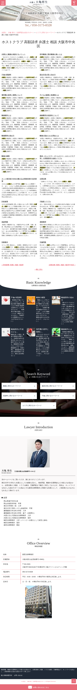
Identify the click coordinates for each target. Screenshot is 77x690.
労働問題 (43, 242)
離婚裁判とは (6, 115)
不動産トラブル (45, 201)
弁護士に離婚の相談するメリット (14, 54)
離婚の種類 (6, 156)
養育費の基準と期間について (12, 95)
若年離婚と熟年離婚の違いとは (51, 54)
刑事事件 (5, 242)
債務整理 (43, 222)
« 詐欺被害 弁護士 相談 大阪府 (12, 265)
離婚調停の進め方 (8, 136)
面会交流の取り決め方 (48, 75)
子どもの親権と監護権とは (49, 95)
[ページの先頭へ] (73, 681)
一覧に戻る (39, 269)
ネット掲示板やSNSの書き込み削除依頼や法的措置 (19, 180)
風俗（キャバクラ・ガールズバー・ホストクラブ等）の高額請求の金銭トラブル (57, 157)
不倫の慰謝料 (6, 75)
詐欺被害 (5, 201)
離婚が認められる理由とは (49, 136)
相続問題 (5, 222)
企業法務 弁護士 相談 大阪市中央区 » (62, 265)
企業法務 (43, 179)
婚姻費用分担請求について (49, 115)
